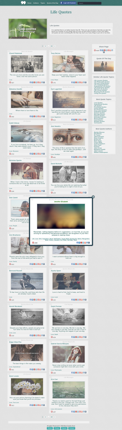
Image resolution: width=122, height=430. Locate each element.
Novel (51, 239)
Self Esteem (57, 239)
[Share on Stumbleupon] (85, 242)
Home (29, 3)
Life (33, 239)
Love (36, 239)
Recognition (85, 239)
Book (46, 240)
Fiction (51, 240)
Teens (75, 240)
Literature (56, 240)
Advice (79, 239)
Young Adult (65, 239)
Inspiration (45, 239)
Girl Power (63, 240)
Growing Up (73, 239)
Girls (40, 239)
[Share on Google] (81, 242)
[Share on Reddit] (87, 242)
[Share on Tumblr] (89, 242)
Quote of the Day (52, 3)
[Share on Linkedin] (83, 242)
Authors (36, 3)
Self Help (70, 240)
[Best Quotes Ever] (23, 3)
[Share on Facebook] (77, 242)
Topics (43, 3)
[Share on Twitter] (79, 242)
